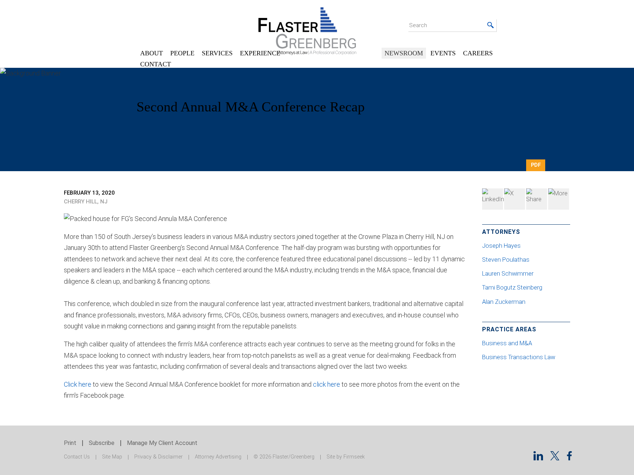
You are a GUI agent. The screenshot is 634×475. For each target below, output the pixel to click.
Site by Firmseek (346, 457)
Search (418, 25)
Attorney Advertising (218, 457)
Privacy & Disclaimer (158, 457)
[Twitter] (514, 199)
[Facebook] (536, 199)
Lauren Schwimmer (508, 273)
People (182, 53)
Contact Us (77, 457)
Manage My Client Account (162, 442)
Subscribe (101, 442)
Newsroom (404, 53)
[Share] (558, 199)
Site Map (112, 457)
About (151, 53)
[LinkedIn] (492, 199)
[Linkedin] (538, 458)
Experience (260, 53)
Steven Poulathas (506, 259)
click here (326, 384)
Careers (478, 53)
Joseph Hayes (502, 245)
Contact (155, 64)
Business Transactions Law (518, 357)
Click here (77, 384)
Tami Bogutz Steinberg (513, 287)
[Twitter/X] (555, 458)
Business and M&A (507, 343)
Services (217, 53)
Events (443, 53)
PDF (536, 165)
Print (70, 442)
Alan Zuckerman (504, 301)
